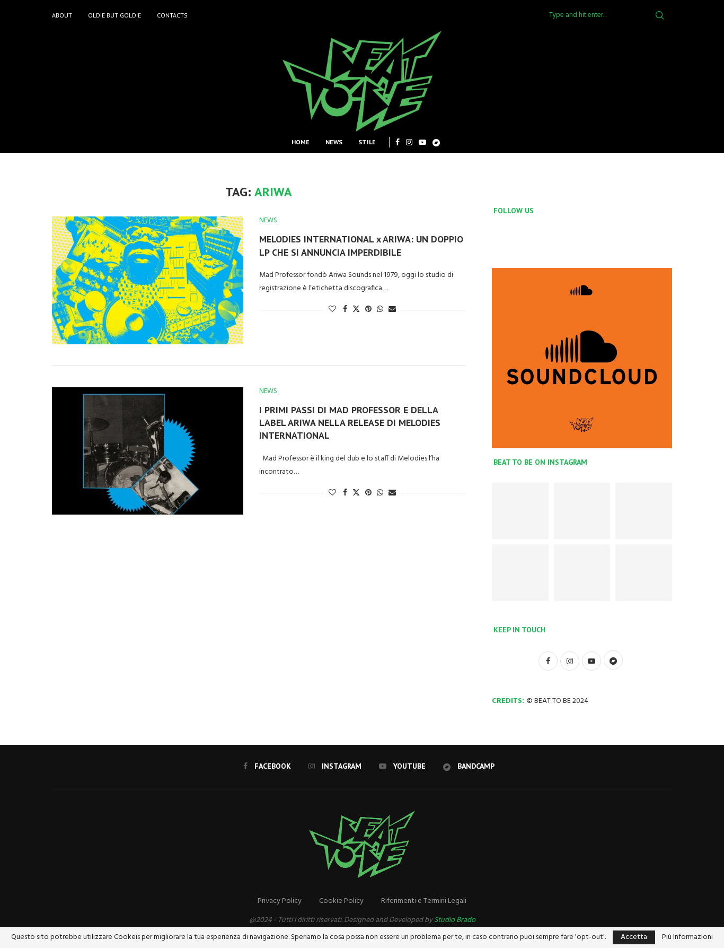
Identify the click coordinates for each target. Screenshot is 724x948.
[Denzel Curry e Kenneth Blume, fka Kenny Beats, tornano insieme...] (644, 573)
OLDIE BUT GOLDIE (114, 15)
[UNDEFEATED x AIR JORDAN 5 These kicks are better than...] (520, 573)
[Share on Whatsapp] (380, 309)
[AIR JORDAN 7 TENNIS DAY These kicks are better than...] (582, 511)
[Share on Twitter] (356, 309)
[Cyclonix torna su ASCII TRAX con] (520, 511)
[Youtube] (422, 142)
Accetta (634, 937)
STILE (367, 142)
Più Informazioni (687, 937)
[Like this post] (332, 309)
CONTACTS (172, 15)
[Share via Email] (392, 309)
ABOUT (62, 15)
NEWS (333, 142)
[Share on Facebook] (345, 309)
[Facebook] (397, 142)
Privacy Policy (280, 901)
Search (660, 15)
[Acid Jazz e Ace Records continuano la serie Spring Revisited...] (582, 573)
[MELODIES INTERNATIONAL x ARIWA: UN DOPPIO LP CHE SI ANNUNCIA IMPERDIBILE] (147, 280)
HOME (301, 142)
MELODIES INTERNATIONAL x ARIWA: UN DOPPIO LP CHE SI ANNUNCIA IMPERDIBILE (361, 245)
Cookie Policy (341, 901)
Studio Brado (454, 920)
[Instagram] (409, 142)
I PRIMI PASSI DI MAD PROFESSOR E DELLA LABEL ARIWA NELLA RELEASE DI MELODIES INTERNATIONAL (349, 423)
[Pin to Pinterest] (368, 309)
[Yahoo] (436, 142)
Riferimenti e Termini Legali (423, 901)
